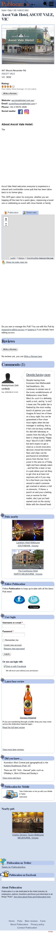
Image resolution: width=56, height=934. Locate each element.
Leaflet (12, 258)
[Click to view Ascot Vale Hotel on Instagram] (26, 111)
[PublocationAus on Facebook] (19, 604)
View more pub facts (11, 778)
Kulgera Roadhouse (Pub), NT (17, 766)
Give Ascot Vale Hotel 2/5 (5, 86)
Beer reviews (31, 921)
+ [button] (6, 219)
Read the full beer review (13, 727)
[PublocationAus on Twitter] (34, 604)
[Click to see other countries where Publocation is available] (33, 4)
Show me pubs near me (16, 262)
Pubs (10, 10)
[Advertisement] (28, 155)
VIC (15, 10)
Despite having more (38, 374)
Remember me (11, 640)
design (50, 931)
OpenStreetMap (33, 258)
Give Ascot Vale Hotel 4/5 (10, 86)
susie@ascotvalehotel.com (23, 103)
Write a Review (9, 93)
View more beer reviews (13, 749)
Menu (51, 4)
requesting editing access (13, 329)
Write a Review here (33, 356)
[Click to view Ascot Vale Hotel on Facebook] (20, 111)
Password (7, 631)
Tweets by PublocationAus (14, 867)
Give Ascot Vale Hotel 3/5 (8, 86)
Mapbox (22, 258)
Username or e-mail (12, 623)
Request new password (14, 648)
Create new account (13, 645)
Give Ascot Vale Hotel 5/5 (13, 86)
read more (23, 797)
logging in (32, 329)
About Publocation (19, 924)
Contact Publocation (27, 927)
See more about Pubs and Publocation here (32, 897)
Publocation (13, 212)
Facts (43, 921)
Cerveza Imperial (28, 718)
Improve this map (46, 258)
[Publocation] (16, 6)
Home (4, 10)
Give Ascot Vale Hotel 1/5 (3, 86)
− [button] (6, 224)
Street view (31, 212)
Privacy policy (37, 924)
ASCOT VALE (23, 10)
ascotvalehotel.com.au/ (23, 100)
